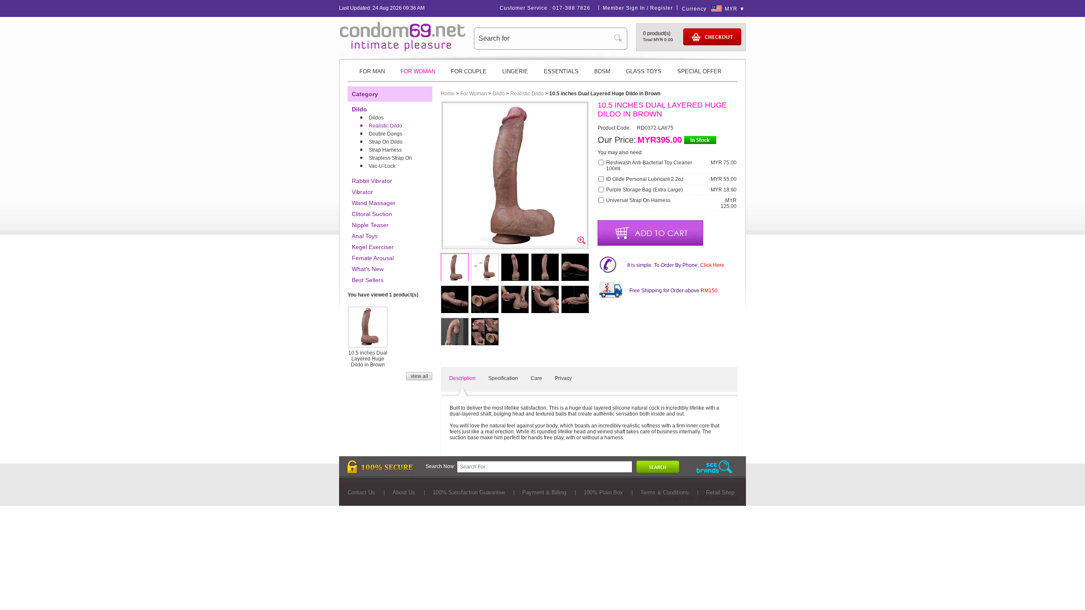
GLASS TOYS (644, 71)
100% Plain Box (603, 492)
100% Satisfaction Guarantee (469, 492)
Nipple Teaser (370, 225)
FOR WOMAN (418, 71)
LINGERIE (515, 71)
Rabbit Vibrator (372, 180)
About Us (403, 492)
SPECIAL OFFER (699, 71)
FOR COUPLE (469, 71)
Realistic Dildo (385, 126)
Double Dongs (385, 134)
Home (448, 94)
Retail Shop (720, 492)
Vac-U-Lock (382, 166)
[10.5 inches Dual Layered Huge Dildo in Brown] (367, 344)
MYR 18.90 (724, 190)
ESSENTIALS (561, 71)
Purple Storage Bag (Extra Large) (644, 190)
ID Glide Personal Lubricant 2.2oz (645, 179)
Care (536, 378)
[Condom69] (402, 50)
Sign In (635, 8)
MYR (731, 9)
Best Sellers (368, 280)
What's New (368, 269)
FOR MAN (372, 71)
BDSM (602, 71)
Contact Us (361, 492)
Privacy (563, 378)
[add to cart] (650, 233)
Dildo (359, 109)
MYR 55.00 (724, 179)
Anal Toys (365, 236)
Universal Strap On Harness (638, 200)
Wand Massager (373, 203)
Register (661, 8)
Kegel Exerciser (373, 247)
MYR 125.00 (729, 203)
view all (419, 376)
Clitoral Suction (372, 214)
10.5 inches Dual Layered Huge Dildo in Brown (367, 359)
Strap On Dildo (386, 142)
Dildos (376, 118)
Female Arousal (373, 258)
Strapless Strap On (390, 158)
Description (462, 378)
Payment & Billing (544, 492)
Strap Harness (385, 150)
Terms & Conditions (664, 492)
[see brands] (714, 467)
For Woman (473, 94)
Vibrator (362, 192)
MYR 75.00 (724, 163)
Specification (503, 378)
